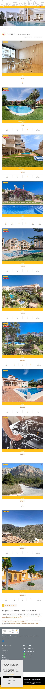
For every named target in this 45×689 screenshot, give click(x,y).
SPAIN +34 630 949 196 (29, 648)
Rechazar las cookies (11, 683)
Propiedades (5, 653)
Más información (10, 674)
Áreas (3, 657)
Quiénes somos (5, 650)
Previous (3, 57)
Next (41, 57)
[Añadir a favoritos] (41, 42)
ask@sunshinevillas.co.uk (30, 651)
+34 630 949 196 (28, 654)
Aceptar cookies (11, 677)
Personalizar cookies (11, 680)
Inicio (4, 28)
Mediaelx (41, 673)
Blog (3, 655)
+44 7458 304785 (28, 656)
